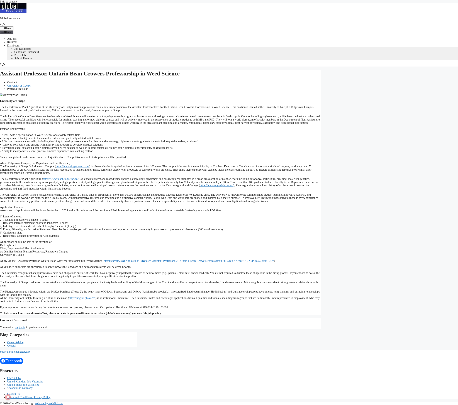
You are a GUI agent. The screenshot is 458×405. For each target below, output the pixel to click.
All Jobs (11, 38)
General (11, 345)
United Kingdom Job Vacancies (25, 381)
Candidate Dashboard (26, 51)
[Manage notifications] (8, 397)
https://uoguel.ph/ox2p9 (82, 298)
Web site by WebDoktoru (49, 403)
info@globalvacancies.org (15, 351)
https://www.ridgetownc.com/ (72, 166)
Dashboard (13, 45)
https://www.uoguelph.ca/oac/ (216, 185)
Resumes (12, 41)
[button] (3, 24)
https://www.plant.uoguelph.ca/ (60, 178)
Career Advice (15, 342)
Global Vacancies (10, 18)
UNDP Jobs (14, 378)
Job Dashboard (22, 48)
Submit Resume (23, 58)
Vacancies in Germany (20, 387)
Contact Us (13, 394)
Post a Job (20, 55)
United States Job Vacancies (23, 384)
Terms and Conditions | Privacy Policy (28, 397)
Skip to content (8, 1)
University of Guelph (19, 85)
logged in (20, 327)
